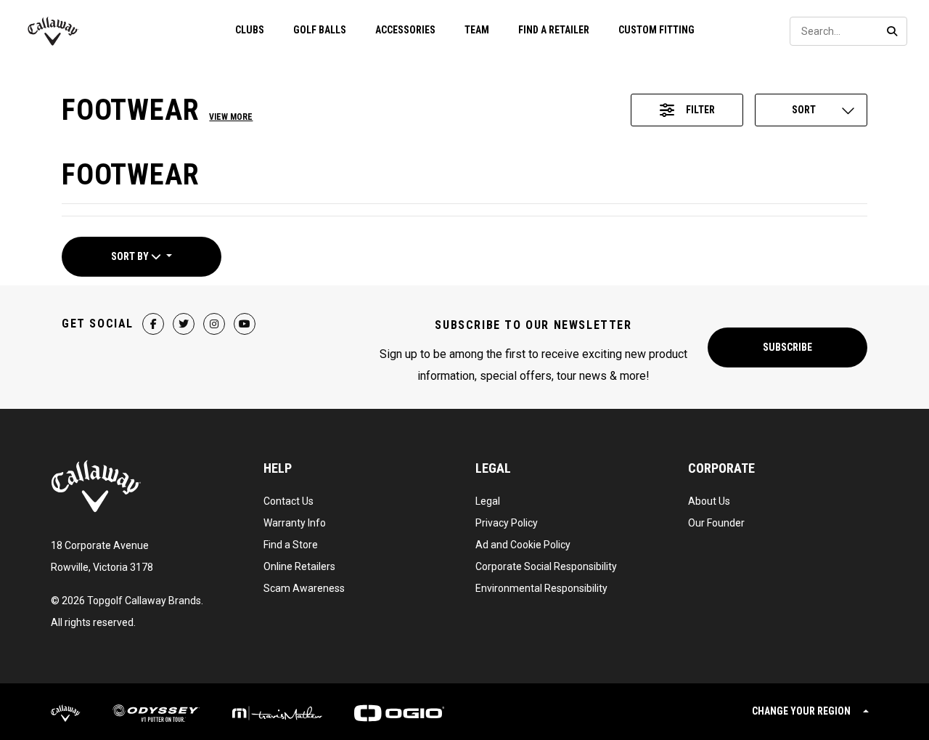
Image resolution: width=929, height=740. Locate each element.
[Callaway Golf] (53, 31)
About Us (709, 501)
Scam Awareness (304, 588)
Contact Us (288, 501)
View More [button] (231, 117)
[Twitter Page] (184, 324)
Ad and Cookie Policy (522, 544)
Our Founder (716, 523)
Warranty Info (294, 523)
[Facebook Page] (153, 324)
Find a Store (290, 544)
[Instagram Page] (214, 324)
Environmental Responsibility (541, 588)
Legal (487, 501)
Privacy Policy (506, 523)
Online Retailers (299, 566)
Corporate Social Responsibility (546, 566)
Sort (804, 109)
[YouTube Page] (244, 324)
